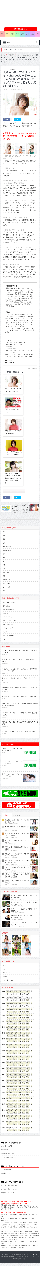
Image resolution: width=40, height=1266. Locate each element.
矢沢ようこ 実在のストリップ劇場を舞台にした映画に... (17, 875)
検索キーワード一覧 (8, 1193)
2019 (3, 1033)
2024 (3, 1003)
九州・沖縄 (6, 587)
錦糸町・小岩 (7, 550)
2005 (3, 1116)
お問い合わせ (6, 1173)
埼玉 (4, 561)
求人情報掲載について (9, 1169)
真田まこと (6, 973)
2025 (3, 997)
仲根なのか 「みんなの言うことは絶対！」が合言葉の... (17, 855)
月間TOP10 (7, 815)
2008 (3, 1098)
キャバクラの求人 (8, 610)
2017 (3, 1045)
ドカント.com (33, 1254)
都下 (4, 554)
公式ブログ (10, 360)
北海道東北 (22, 33)
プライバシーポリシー (9, 1157)
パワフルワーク (8, 617)
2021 (3, 1021)
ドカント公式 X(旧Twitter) (10, 1185)
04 (19, 992)
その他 (5, 639)
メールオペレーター (9, 602)
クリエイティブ (8, 628)
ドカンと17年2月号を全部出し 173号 (13, 411)
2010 (3, 1086)
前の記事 (15, 507)
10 (18, 1012)
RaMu (4, 969)
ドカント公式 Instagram (9, 1189)
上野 (4, 543)
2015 (3, 1057)
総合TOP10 (16, 815)
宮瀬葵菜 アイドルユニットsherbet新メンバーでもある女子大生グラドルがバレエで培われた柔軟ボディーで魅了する (13, 478)
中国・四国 (6, 583)
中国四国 (27, 33)
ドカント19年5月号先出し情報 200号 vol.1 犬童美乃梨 (13, 453)
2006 (3, 1110)
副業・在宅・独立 (8, 635)
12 (27, 1000)
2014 (3, 1063)
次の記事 (25, 506)
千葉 (4, 565)
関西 (17, 34)
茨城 (4, 569)
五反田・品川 (7, 547)
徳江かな (5, 965)
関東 (7, 34)
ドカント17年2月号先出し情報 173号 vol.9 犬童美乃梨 (13, 390)
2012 (3, 1074)
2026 (3, 992)
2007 (3, 1104)
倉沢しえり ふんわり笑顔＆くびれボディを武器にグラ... (17, 861)
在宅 (4, 591)
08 (10, 1012)
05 (23, 992)
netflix (5, 976)
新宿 (4, 532)
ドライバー (6, 632)
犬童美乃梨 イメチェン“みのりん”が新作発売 (13, 432)
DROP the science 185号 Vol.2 (15, 512)
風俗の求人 (6, 606)
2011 (3, 1080)
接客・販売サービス (9, 624)
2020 (3, 1027)
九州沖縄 (32, 33)
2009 (3, 1092)
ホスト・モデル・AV (9, 621)
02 (11, 992)
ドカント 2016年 (8, 980)
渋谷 (4, 536)
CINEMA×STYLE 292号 (13, 50)
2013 (3, 1069)
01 (7, 992)
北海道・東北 (7, 580)
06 (27, 992)
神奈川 (5, 558)
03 (15, 992)
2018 (3, 1039)
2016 (3, 1051)
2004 (3, 1122)
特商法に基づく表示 (8, 1153)
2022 (3, 1015)
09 (14, 1012)
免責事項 (5, 1150)
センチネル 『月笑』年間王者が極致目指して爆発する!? (19, 696)
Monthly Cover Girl (16, 89)
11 (23, 1012)
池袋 (4, 539)
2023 (3, 1009)
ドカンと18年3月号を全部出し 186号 (25, 511)
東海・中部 (6, 572)
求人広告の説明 (7, 1146)
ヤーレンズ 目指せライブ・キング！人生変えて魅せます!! (19, 731)
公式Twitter (10, 362)
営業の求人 (6, 613)
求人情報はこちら (20, 29)
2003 (3, 1128)
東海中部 (12, 33)
